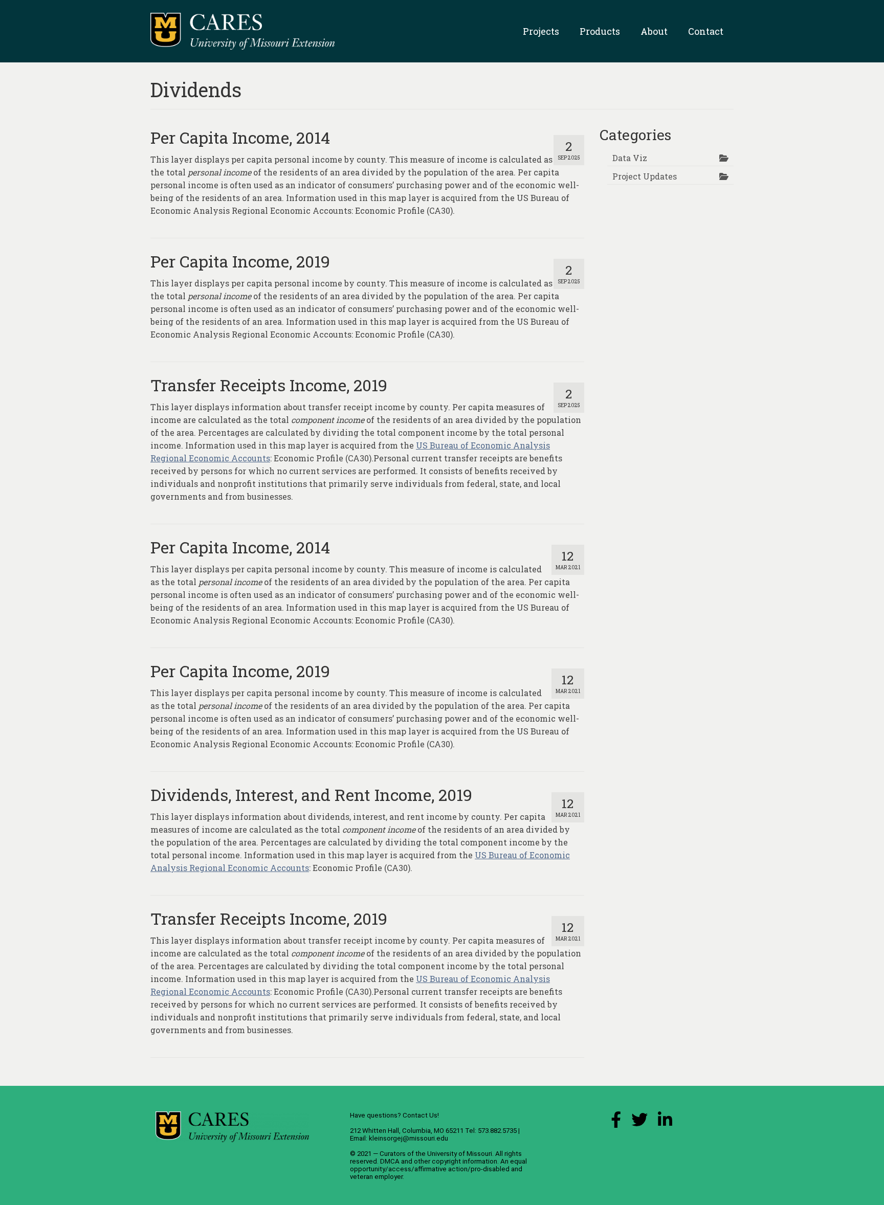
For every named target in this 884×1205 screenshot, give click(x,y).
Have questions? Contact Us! (394, 1115)
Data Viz (629, 157)
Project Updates (644, 176)
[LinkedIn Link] (665, 1122)
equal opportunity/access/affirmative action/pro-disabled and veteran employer (438, 1168)
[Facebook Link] (616, 1122)
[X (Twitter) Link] (639, 1122)
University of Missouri (459, 1153)
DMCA (390, 1161)
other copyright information (455, 1161)
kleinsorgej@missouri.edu (408, 1138)
